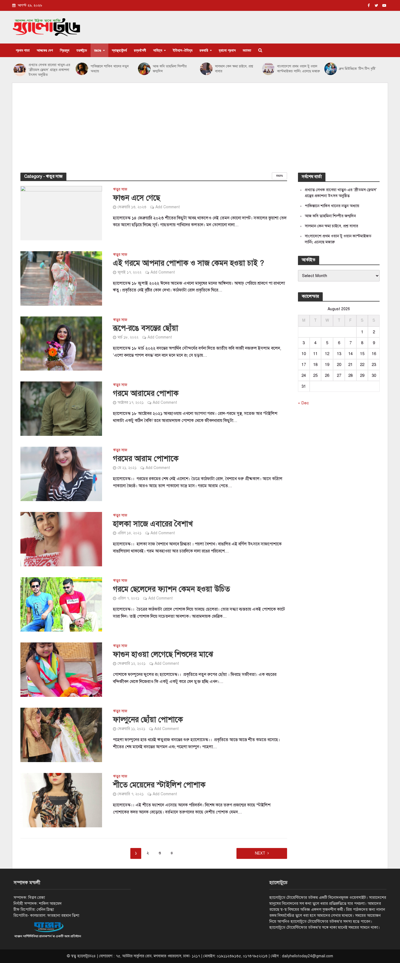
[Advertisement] (200, 132)
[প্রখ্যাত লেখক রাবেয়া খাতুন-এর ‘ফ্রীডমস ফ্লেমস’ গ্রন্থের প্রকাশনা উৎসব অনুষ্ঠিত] (20, 70)
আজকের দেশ (45, 50)
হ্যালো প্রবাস (227, 50)
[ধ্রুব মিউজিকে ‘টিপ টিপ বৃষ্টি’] (330, 69)
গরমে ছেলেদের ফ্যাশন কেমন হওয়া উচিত (171, 589)
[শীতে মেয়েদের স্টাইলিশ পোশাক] (61, 800)
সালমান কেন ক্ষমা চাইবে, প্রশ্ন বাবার (234, 68)
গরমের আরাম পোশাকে (146, 458)
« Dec (303, 402)
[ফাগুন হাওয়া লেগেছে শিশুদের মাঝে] (61, 669)
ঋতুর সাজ (120, 190)
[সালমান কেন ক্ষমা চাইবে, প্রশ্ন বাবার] (206, 69)
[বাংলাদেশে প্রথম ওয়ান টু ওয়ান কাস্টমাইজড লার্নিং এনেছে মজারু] (268, 69)
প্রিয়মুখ (64, 50)
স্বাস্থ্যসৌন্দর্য (119, 50)
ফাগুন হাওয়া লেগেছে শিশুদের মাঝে (163, 654)
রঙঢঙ (97, 50)
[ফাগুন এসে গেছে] (61, 213)
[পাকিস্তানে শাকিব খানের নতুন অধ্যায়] (82, 69)
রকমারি (203, 50)
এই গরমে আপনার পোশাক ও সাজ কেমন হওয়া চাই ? (188, 263)
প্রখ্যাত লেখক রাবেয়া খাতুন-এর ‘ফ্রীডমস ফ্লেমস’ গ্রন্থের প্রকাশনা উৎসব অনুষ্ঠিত (49, 70)
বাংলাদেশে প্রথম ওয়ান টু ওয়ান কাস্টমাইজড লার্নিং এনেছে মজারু (298, 68)
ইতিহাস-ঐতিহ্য (182, 50)
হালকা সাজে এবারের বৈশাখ (153, 524)
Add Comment (167, 207)
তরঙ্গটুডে (81, 50)
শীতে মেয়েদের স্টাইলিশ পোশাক (159, 785)
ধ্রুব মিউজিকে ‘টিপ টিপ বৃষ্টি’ (357, 69)
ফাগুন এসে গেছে (136, 198)
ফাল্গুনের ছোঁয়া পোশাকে (148, 719)
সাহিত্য (157, 50)
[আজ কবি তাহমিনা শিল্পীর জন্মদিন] (144, 69)
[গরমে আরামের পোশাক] (61, 408)
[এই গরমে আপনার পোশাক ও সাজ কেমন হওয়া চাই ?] (61, 278)
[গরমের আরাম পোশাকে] (61, 474)
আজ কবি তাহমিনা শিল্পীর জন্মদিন (170, 68)
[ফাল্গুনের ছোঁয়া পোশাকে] (61, 735)
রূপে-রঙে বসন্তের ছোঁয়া (145, 328)
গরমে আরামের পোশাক (146, 393)
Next (260, 853)
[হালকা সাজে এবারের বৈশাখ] (61, 539)
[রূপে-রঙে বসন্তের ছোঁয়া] (61, 343)
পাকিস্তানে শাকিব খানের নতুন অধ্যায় (110, 68)
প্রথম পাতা (23, 50)
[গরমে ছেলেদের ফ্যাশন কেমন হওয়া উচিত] (61, 604)
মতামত (247, 50)
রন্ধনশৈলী (140, 50)
